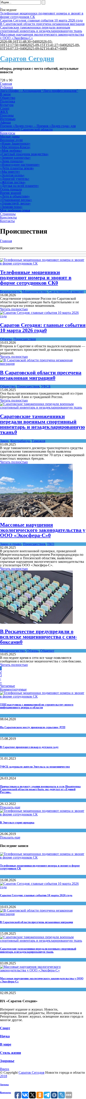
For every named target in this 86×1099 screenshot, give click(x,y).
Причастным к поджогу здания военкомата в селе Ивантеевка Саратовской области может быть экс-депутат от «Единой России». (40, 789)
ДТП (3, 735)
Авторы (4, 1084)
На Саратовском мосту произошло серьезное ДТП (32, 727)
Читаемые (7, 686)
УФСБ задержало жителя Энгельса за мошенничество (35, 766)
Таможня (38, 441)
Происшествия (24, 339)
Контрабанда (20, 441)
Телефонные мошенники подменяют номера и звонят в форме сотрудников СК (41, 15)
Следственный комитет (66, 291)
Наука (5, 1036)
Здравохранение (12, 715)
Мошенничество (34, 291)
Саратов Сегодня (27, 58)
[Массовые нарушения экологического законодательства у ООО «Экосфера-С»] (36, 516)
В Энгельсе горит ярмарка (17, 822)
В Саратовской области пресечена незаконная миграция (42, 24)
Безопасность (10, 291)
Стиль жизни (10, 1053)
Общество (7, 386)
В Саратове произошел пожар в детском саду (29, 747)
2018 (3, 1076)
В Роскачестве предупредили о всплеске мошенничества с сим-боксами (38, 637)
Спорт (5, 1028)
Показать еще (10, 807)
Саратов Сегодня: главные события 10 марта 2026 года (41, 20)
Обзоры (6, 339)
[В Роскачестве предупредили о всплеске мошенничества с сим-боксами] (36, 622)
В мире (5, 1044)
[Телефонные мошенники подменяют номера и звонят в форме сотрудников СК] (43, 263)
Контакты (5, 1092)
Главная (6, 241)
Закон (4, 441)
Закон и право (10, 544)
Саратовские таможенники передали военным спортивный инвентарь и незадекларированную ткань (41, 29)
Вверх (4, 1069)
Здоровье (7, 1061)
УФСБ (45, 386)
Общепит (47, 651)
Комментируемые (13, 689)
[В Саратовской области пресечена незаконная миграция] (43, 364)
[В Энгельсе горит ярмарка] (43, 814)
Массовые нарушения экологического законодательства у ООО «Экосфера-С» (42, 36)
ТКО (50, 544)
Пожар (5, 755)
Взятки (5, 775)
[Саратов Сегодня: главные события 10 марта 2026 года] (43, 316)
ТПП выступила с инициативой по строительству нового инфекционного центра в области (36, 706)
